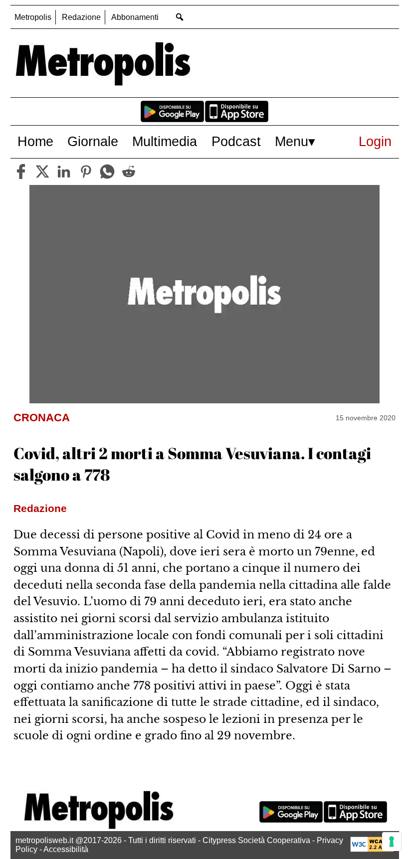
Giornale (92, 141)
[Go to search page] (180, 16)
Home (35, 141)
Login (375, 141)
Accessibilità (65, 849)
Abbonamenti (135, 17)
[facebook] (21, 171)
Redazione (81, 17)
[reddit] (129, 171)
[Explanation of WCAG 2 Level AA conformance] (372, 849)
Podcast (236, 141)
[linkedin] (64, 171)
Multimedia (164, 141)
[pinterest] (86, 171)
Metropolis (32, 17)
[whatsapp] (107, 171)
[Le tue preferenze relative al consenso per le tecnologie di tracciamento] (391, 841)
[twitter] (42, 171)
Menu (291, 141)
